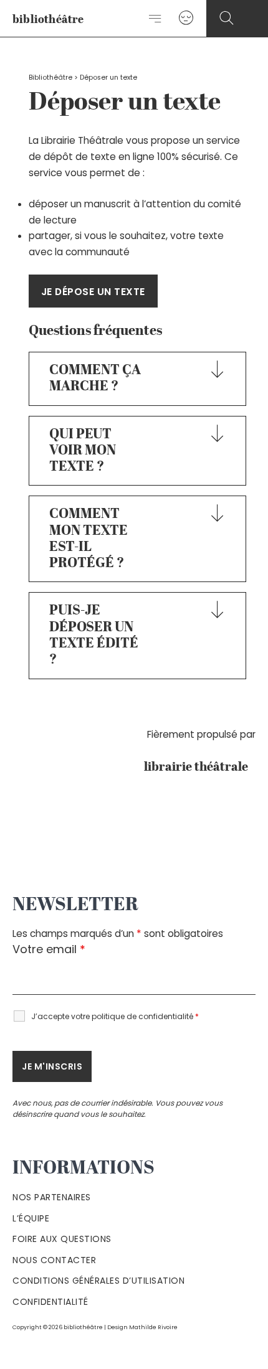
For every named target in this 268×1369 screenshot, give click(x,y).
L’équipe (30, 1218)
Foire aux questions (62, 1239)
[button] (226, 18)
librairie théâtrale (200, 767)
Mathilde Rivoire (153, 1327)
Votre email (48, 949)
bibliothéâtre (48, 20)
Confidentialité (50, 1302)
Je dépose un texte (93, 291)
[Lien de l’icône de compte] (186, 18)
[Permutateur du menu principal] (155, 18)
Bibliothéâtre (50, 77)
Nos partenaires (51, 1197)
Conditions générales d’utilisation (98, 1280)
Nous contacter (54, 1260)
